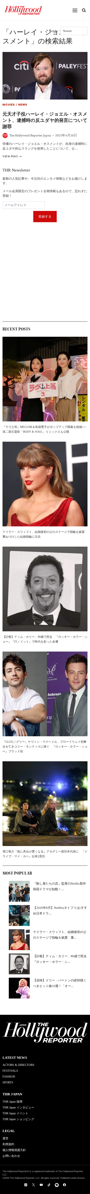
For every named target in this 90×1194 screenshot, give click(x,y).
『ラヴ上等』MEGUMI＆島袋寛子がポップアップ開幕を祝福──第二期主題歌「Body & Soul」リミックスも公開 (44, 429)
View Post (12, 156)
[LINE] (57, 1185)
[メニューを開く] (75, 10)
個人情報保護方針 (14, 1150)
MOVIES (9, 105)
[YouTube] (41, 1185)
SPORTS (8, 1082)
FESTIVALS (10, 1070)
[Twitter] (33, 1185)
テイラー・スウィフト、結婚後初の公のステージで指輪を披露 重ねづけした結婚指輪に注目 (45, 534)
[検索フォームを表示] (84, 10)
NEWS (22, 105)
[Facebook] (64, 1185)
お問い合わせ (11, 1155)
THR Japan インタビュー (18, 1107)
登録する (45, 216)
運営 (5, 1138)
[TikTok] (49, 1185)
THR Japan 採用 (12, 1101)
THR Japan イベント (15, 1113)
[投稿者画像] (5, 135)
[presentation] (45, 76)
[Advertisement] (45, 272)
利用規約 (8, 1144)
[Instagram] (26, 1185)
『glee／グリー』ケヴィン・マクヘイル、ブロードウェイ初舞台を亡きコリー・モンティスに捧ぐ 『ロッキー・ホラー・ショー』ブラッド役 (45, 746)
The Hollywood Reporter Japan (30, 135)
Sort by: (54, 31)
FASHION (9, 1076)
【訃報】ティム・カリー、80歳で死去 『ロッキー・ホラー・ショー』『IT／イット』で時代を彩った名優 (45, 639)
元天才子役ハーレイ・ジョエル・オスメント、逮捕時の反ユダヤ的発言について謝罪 (45, 120)
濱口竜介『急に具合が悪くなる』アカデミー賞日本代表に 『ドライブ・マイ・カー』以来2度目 (45, 854)
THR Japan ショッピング (18, 1119)
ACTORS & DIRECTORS (18, 1065)
